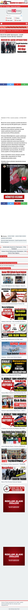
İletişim (17, 18)
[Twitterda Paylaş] (10, 84)
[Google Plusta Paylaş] (17, 84)
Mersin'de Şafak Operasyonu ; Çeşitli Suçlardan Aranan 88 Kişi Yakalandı (13, 241)
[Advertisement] (14, 68)
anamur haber (11, 236)
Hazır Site (10, 608)
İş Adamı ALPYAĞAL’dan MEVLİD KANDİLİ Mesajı (16, 27)
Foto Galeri (18, 20)
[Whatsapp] (24, 84)
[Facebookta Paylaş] (3, 84)
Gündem (9, 30)
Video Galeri (10, 20)
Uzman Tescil (16, 608)
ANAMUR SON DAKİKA (6, 238)
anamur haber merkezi (20, 236)
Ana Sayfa (9, 18)
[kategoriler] (26, 23)
